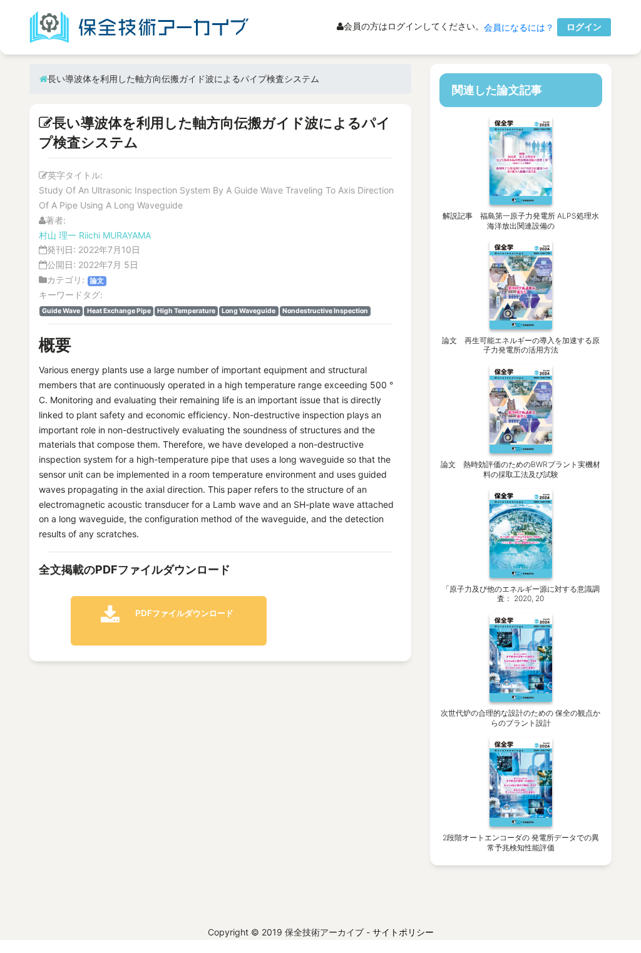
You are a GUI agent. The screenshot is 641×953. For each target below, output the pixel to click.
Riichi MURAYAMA (115, 235)
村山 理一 (57, 235)
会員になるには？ (519, 27)
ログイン (584, 26)
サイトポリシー (403, 932)
